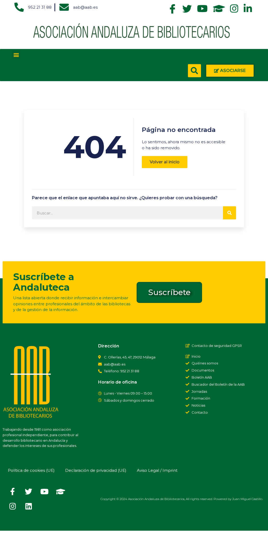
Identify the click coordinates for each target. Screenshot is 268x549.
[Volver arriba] (9, 539)
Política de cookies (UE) (31, 470)
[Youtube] (44, 491)
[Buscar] (229, 212)
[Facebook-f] (12, 491)
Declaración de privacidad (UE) (95, 470)
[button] (16, 54)
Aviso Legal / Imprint (157, 470)
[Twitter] (28, 491)
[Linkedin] (28, 506)
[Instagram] (12, 506)
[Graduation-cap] (60, 491)
